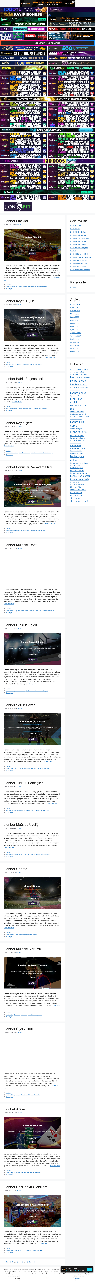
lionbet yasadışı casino (78, 473)
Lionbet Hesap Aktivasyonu (80, 257)
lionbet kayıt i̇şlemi (24, 453)
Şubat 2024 (74, 352)
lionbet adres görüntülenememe (16, 691)
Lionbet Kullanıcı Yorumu (22, 949)
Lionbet (8, 284)
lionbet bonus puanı (12, 934)
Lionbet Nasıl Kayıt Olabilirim (25, 1187)
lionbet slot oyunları (39, 530)
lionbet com (9, 810)
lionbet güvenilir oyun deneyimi (23, 810)
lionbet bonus (30, 691)
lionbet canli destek (12, 453)
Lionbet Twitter (77, 470)
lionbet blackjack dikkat (22, 364)
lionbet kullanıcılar (35, 1172)
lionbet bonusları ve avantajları (15, 530)
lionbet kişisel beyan (20, 1015)
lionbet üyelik (75, 482)
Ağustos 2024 (75, 333)
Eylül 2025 (74, 308)
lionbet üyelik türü (34, 1095)
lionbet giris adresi (11, 286)
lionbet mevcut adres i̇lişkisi (42, 854)
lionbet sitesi (75, 465)
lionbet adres (10, 364)
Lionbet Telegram (76, 468)
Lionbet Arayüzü (16, 1109)
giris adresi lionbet (11, 408)
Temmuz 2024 (75, 336)
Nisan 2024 (74, 345)
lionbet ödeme (23, 934)
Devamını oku (50, 358)
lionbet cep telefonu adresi (80, 416)
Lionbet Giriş (10, 1015)
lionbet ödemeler (37, 1250)
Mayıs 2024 (74, 342)
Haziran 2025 (75, 311)
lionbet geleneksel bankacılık (27, 768)
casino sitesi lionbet (79, 369)
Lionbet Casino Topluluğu (79, 238)
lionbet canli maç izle (22, 1172)
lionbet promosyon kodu (79, 463)
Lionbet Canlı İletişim (78, 235)
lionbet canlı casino (77, 412)
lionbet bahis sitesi (12, 768)
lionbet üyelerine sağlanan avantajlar (42, 453)
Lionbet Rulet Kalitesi (78, 232)
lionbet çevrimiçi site (40, 408)
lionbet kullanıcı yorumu (35, 1015)
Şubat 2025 (74, 317)
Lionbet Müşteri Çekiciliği (79, 254)
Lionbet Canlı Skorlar (78, 245)
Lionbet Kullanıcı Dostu (21, 545)
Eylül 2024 (74, 330)
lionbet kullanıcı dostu (35, 610)
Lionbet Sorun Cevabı (20, 705)
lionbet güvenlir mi (77, 440)
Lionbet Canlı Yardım (78, 241)
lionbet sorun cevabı (43, 768)
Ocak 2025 (74, 320)
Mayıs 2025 (74, 314)
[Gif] (47, 99)
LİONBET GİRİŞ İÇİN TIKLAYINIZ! (47, 43)
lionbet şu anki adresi (78, 490)
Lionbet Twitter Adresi (78, 267)
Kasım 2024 (74, 323)
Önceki (7, 1262)
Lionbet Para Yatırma (77, 453)
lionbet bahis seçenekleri (25, 408)
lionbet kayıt (75, 445)
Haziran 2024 (75, 339)
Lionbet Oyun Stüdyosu (79, 248)
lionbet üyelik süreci (77, 484)
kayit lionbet (76, 377)
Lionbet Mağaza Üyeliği (21, 825)
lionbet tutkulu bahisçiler (41, 810)
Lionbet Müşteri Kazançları (80, 270)
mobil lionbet (76, 492)
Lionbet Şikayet (77, 487)
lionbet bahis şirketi (75, 390)
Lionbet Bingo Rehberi (78, 263)
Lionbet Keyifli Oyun (19, 301)
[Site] (23, 72)
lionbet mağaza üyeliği (26, 854)
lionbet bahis (10, 1250)
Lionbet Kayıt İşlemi (18, 423)
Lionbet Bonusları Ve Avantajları (28, 467)
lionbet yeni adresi (48, 610)
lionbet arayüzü (10, 1172)
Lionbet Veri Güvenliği (78, 260)
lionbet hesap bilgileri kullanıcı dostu (17, 610)
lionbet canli (29, 530)
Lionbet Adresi (75, 226)
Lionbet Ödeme (15, 869)
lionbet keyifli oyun (35, 364)
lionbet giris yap (76, 429)
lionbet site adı (22, 286)
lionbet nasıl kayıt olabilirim (23, 1250)
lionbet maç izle (76, 451)
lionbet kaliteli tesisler (75, 443)
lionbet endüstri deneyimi (76, 419)
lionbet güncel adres (12, 854)
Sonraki (33, 1262)
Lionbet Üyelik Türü (18, 1029)
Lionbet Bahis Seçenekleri (23, 379)
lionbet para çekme (77, 458)
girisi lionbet (74, 374)
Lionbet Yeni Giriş (79, 479)
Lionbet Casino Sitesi (78, 414)
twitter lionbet (32, 934)
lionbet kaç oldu (77, 448)
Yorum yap (9, 288)
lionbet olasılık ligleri (41, 691)
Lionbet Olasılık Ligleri (20, 625)
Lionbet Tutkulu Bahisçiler (23, 783)
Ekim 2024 (74, 326)
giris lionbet (84, 374)
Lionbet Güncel (10, 1095)
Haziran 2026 (75, 304)
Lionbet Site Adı (16, 221)
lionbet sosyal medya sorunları (37, 286)
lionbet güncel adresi (22, 1095)
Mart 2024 (74, 348)
